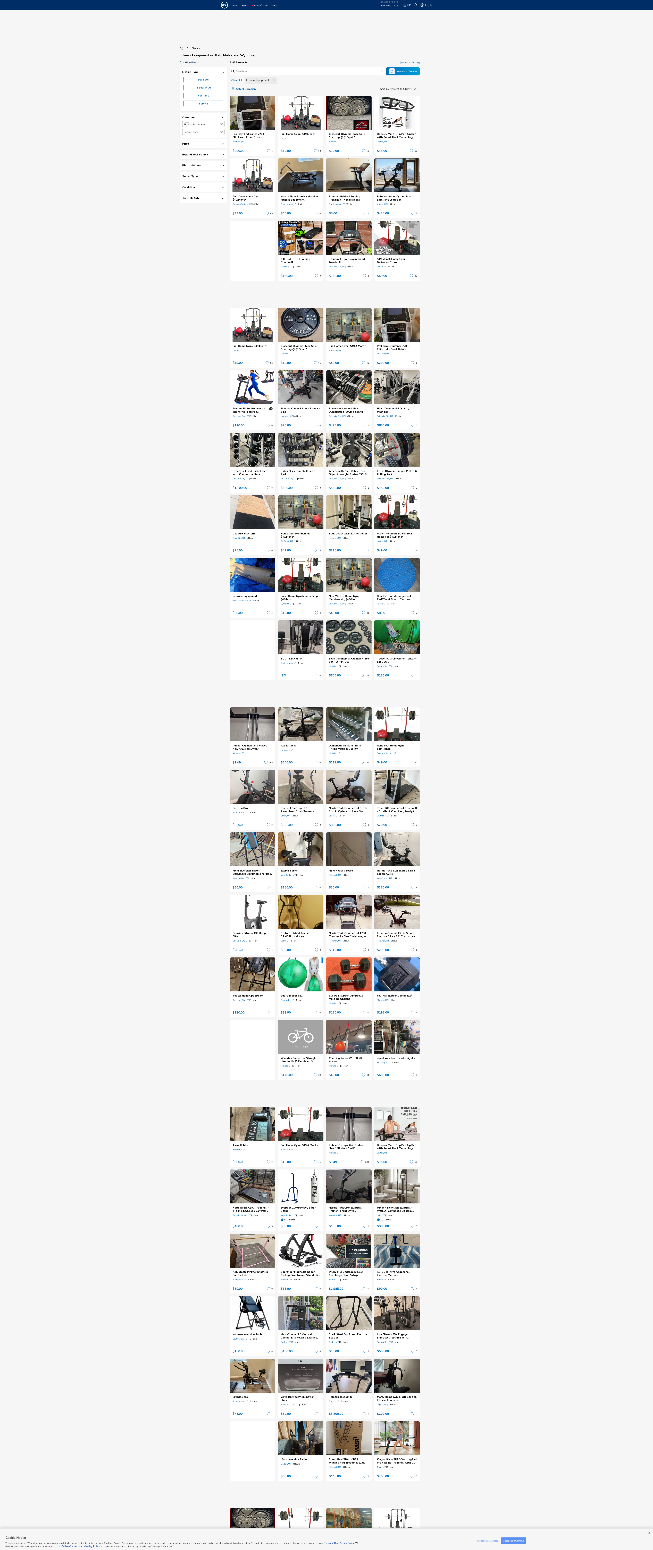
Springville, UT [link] (384, 666)
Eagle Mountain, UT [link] (242, 1215)
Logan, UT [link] (382, 603)
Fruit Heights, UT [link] (240, 141)
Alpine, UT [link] (382, 204)
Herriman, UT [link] (287, 416)
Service (203, 103)
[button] (221, 124)
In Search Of (203, 87)
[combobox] (203, 124)
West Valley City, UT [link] (242, 600)
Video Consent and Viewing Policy (81, 1546)
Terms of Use (331, 1543)
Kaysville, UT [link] (335, 1215)
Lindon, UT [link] (286, 1464)
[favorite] (268, 151)
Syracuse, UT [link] (287, 603)
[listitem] (252, 126)
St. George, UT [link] (383, 1062)
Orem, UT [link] (285, 940)
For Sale (203, 79)
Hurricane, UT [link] (287, 750)
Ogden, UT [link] (286, 1342)
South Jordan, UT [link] (288, 204)
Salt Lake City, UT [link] (337, 266)
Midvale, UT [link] (334, 141)
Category (187, 122)
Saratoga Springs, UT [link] (242, 204)
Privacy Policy (346, 1543)
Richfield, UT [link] (287, 266)
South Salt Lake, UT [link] (290, 1404)
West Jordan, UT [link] (240, 878)
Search (196, 48)
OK (649, 1532)
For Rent (203, 95)
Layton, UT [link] (286, 138)
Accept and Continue (513, 1540)
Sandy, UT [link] (381, 266)
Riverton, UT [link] (286, 1279)
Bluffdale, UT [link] (287, 541)
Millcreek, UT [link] (335, 875)
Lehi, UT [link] (381, 1215)
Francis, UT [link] (334, 1401)
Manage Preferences (487, 1540)
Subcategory (191, 132)
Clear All (236, 80)
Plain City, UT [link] (239, 538)
